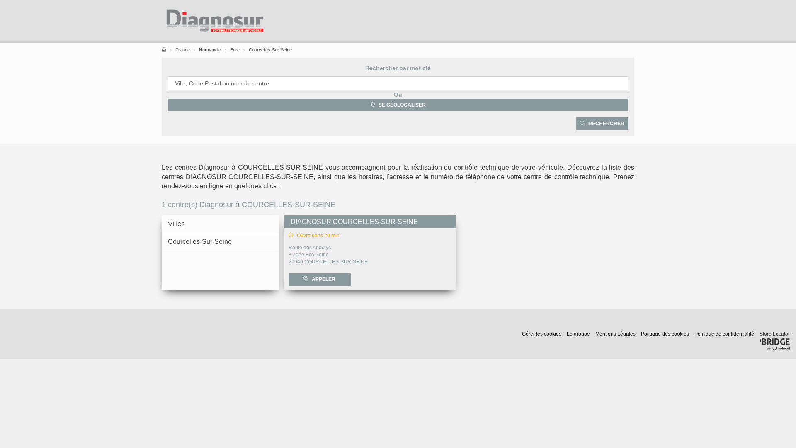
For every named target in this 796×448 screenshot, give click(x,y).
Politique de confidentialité (724, 334)
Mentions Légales (616, 334)
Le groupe (579, 334)
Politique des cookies (665, 334)
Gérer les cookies (542, 334)
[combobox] (398, 83)
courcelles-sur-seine (200, 241)
